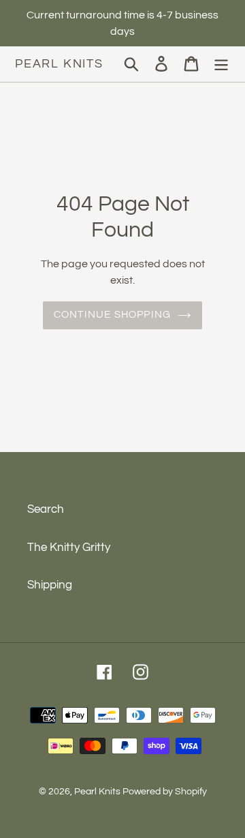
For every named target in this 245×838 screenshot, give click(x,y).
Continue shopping (112, 315)
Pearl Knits (59, 63)
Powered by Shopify (164, 791)
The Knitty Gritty (68, 547)
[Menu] (221, 64)
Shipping (49, 585)
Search (45, 509)
